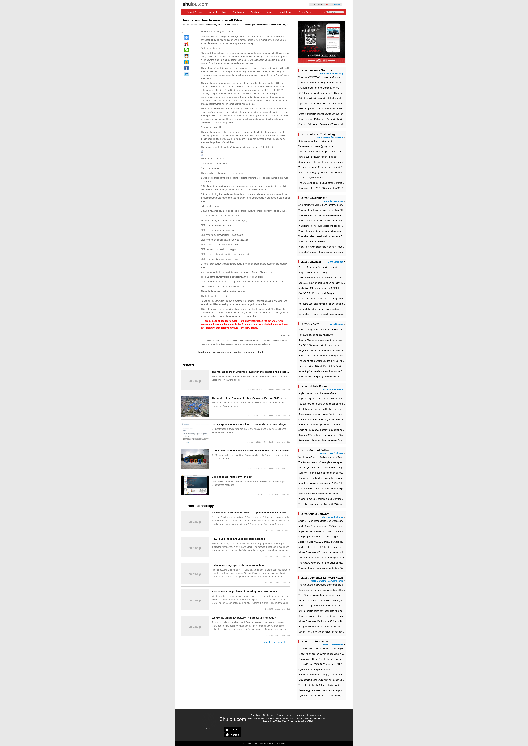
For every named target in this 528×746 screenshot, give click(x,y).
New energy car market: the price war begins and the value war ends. (331, 690)
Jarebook (299, 719)
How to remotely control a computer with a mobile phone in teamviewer (332, 616)
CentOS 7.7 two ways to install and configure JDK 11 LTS (326, 345)
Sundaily (321, 719)
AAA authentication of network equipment (318, 88)
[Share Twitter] (186, 74)
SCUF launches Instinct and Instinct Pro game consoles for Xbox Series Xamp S (337, 409)
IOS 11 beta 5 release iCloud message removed (321, 557)
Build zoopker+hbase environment (232, 477)
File (214, 352)
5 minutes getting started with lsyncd (316, 335)
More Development (333, 201)
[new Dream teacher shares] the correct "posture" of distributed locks (331, 151)
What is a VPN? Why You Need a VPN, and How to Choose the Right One (334, 77)
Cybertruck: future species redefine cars (317, 669)
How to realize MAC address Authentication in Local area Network (330, 119)
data (229, 352)
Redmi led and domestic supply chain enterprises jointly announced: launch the (337, 675)
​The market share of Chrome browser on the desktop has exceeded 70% (254, 371)
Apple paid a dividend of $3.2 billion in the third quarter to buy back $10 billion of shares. (341, 531)
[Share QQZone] (186, 62)
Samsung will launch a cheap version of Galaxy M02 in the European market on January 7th (343, 440)
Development (238, 12)
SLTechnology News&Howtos (217, 25)
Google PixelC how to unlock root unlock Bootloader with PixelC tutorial (333, 632)
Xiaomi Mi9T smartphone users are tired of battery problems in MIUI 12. (332, 435)
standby (261, 352)
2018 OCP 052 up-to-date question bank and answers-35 (326, 278)
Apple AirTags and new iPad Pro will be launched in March (326, 398)
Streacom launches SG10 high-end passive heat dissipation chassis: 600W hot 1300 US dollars (344, 680)
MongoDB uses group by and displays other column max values (329, 304)
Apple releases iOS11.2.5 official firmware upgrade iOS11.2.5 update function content (339, 542)
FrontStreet (299, 721)
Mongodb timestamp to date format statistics (319, 309)
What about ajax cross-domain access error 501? (322, 236)
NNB (272, 721)
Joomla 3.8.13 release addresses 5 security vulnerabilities (326, 600)
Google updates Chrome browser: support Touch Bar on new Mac (330, 536)
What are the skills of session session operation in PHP (325, 215)
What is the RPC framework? (312, 241)
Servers (269, 12)
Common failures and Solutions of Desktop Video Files (325, 124)
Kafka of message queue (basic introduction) (238, 565)
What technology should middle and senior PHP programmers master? (332, 226)
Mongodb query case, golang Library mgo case (321, 314)
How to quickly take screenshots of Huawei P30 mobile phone (328, 494)
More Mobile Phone (333, 389)
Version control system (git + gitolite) (315, 146)
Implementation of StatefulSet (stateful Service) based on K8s (328, 366)
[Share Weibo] (186, 44)
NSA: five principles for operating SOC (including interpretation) (329, 93)
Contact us (268, 715)
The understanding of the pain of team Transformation (324, 183)
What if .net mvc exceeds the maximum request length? (325, 247)
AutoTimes (269, 719)
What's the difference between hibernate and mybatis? (244, 617)
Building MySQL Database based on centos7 (320, 340)
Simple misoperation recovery (312, 272)
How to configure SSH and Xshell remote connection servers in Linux (332, 329)
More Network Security (331, 73)
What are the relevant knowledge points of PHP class (324, 210)
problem (221, 352)
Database (255, 12)
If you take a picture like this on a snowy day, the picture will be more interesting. (337, 695)
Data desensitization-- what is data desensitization (322, 98)
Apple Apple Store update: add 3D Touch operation (323, 526)
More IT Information (333, 645)
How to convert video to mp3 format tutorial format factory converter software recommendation (343, 590)
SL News (289, 719)
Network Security (194, 12)
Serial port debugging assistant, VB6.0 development (323, 172)
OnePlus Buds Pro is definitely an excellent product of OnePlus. (329, 419)
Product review (284, 715)
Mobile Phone (286, 12)
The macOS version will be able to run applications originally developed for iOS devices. (341, 563)
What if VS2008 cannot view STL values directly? (322, 220)
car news (299, 715)
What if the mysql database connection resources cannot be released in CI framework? (340, 231)
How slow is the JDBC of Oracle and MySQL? (320, 188)
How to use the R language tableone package (238, 539)
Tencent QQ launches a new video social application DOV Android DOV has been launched (342, 467)
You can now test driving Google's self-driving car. (322, 404)
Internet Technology (217, 12)
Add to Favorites (316, 4)
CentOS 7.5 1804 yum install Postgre (316, 293)
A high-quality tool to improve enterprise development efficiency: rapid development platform (342, 350)
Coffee (278, 721)
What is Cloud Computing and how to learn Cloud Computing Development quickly (338, 376)
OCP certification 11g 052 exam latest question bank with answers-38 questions (337, 298)
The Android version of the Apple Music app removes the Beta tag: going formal (336, 462)
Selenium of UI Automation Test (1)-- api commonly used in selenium (252, 512)
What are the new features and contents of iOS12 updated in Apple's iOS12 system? (339, 568)
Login (328, 4)
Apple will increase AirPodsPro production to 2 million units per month (332, 430)
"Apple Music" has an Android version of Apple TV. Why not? (327, 457)
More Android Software (331, 453)
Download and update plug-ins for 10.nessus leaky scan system (329, 82)
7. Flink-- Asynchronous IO (311, 178)
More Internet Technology (276, 642)
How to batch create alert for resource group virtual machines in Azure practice (336, 356)
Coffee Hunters (310, 719)
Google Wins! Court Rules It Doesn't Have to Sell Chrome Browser (251, 450)
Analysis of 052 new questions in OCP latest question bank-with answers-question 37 (339, 288)
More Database (335, 262)
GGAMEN (309, 721)
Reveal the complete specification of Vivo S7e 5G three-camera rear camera (335, 425)
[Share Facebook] (186, 68)
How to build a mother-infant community (317, 157)
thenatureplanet (314, 715)
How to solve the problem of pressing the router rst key (244, 591)
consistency (249, 352)
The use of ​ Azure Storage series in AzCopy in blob (323, 361)
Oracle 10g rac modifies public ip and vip (318, 267)
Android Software (306, 12)
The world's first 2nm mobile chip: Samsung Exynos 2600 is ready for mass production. (263, 398)
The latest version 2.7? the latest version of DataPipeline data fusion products (335, 167)
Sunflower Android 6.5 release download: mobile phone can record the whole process (340, 473)
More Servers (336, 324)
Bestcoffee (280, 719)
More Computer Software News (327, 581)
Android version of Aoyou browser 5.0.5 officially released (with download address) (338, 483)
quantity (237, 352)
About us (255, 715)
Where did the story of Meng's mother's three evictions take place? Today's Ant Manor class (342, 499)
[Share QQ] (186, 56)
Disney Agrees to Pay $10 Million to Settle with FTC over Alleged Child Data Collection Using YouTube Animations (278, 424)
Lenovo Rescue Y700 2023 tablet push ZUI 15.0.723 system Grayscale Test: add (337, 664)
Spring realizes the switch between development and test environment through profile (339, 162)
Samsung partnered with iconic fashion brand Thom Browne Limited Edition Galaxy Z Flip (341, 414)
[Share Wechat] (186, 50)
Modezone (264, 721)
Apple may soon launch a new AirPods (317, 393)
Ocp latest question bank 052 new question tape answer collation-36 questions (336, 283)
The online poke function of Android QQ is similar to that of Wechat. (330, 504)
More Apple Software (332, 517)
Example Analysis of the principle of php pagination (323, 252)
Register (337, 4)
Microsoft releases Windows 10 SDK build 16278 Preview (326, 621)
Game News (287, 721)
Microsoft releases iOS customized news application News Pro (328, 552)
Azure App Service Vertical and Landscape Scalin (322, 371)
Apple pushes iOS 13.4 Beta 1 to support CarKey (322, 547)
